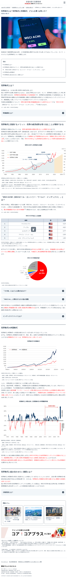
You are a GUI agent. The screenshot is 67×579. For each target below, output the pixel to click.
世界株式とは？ (8, 64)
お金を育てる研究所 (5, 7)
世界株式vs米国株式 (9, 72)
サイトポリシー (4, 561)
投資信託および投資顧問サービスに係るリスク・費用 (30, 561)
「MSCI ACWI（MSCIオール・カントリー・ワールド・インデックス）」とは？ (24, 69)
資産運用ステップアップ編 (18, 7)
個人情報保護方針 (13, 561)
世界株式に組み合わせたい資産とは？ (14, 74)
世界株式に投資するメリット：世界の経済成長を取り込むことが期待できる (23, 67)
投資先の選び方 (29, 7)
